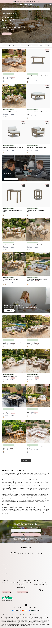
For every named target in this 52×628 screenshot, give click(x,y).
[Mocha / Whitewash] (5, 116)
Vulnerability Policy (45, 614)
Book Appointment (10, 178)
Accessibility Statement (34, 614)
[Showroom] (4, 5)
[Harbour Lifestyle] (26, 5)
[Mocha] (27, 347)
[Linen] (3, 116)
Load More (26, 460)
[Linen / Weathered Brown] (27, 118)
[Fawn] (27, 452)
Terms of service (6, 614)
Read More (7, 33)
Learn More (9, 310)
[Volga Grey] (3, 381)
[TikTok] (43, 590)
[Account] (47, 5)
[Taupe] (3, 452)
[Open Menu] (2, 5)
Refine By (10, 45)
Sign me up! (26, 535)
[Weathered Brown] (27, 82)
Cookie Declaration (23, 614)
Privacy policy (14, 614)
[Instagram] (40, 590)
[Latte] (3, 81)
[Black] (3, 417)
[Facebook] (35, 589)
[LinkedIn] (37, 590)
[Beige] (27, 416)
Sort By (29, 45)
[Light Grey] (27, 284)
